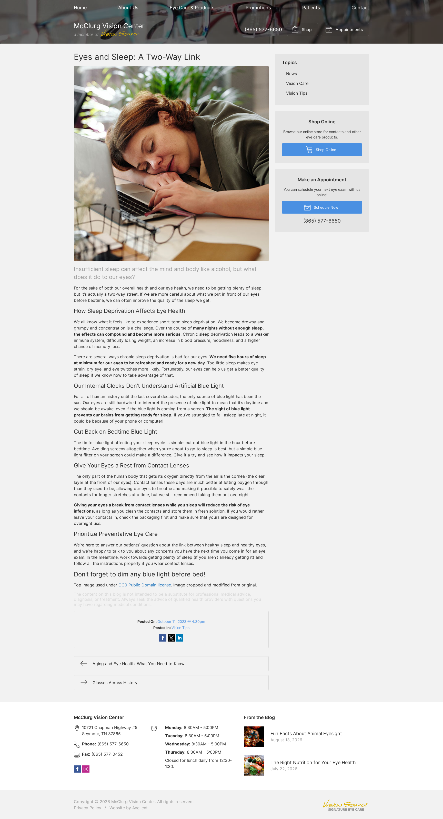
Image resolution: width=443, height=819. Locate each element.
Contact (360, 7)
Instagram (85, 769)
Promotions (258, 7)
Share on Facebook (162, 638)
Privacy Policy (87, 807)
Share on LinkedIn (179, 638)
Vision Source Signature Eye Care (346, 805)
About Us (128, 7)
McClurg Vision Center (133, 801)
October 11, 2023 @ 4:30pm (181, 621)
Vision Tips (180, 627)
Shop (306, 29)
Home (80, 7)
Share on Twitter (171, 638)
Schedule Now (325, 207)
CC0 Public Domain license (144, 584)
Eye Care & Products (192, 7)
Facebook (77, 769)
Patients (311, 7)
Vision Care (297, 83)
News (291, 73)
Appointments (348, 29)
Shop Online (325, 149)
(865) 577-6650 (263, 29)
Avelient (140, 807)
